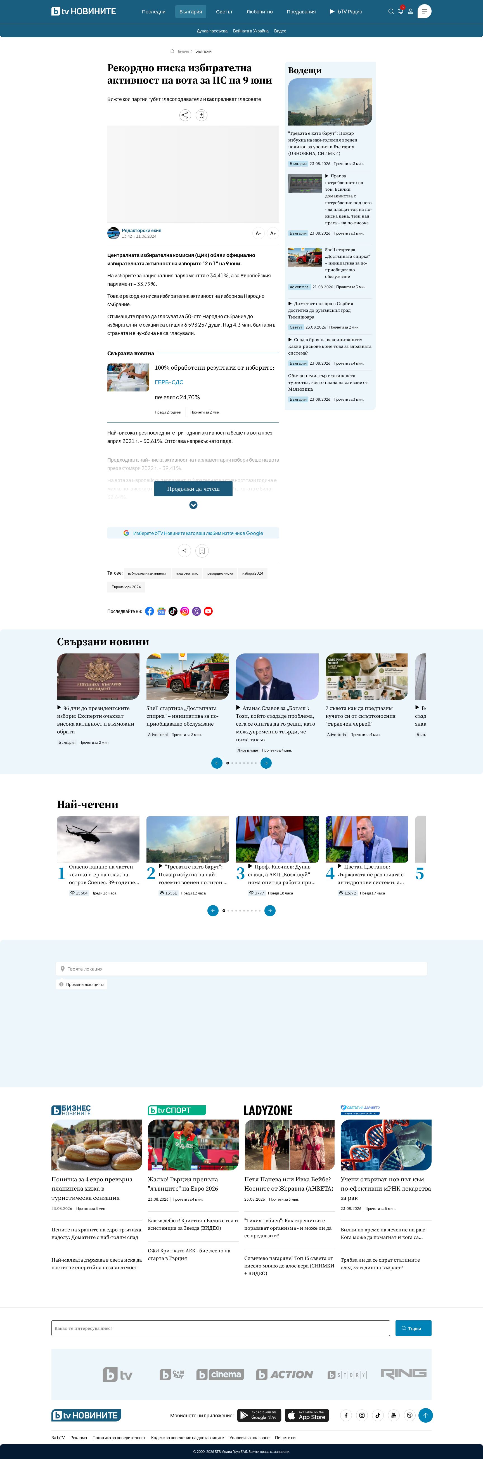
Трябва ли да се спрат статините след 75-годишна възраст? (380, 1263)
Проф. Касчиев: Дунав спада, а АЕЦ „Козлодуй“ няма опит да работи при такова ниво (279, 874)
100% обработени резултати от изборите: (214, 367)
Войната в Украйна (251, 30)
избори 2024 (252, 573)
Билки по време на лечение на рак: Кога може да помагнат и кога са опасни (383, 1233)
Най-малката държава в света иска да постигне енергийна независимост (96, 1263)
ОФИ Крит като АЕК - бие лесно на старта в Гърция (189, 1254)
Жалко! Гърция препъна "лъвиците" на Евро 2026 (183, 1184)
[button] (216, 763)
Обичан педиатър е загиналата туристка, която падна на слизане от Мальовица (328, 382)
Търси (414, 1328)
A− (259, 233)
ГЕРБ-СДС (169, 381)
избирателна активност (147, 573)
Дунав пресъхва (212, 30)
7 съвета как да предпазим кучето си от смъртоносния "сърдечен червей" (361, 715)
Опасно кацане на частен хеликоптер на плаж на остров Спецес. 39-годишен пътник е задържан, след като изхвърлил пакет (103, 874)
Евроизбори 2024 (126, 587)
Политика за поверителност (119, 1437)
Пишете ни (285, 1437)
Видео (280, 30)
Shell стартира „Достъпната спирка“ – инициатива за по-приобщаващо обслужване (347, 263)
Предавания (301, 11)
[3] (401, 12)
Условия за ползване (249, 1437)
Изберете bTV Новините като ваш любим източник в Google (198, 533)
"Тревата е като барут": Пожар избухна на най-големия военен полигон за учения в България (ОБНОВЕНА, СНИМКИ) (322, 143)
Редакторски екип (142, 230)
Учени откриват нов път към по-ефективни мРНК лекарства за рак (386, 1188)
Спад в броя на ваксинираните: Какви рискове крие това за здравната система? (329, 346)
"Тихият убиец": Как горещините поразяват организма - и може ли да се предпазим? (288, 1228)
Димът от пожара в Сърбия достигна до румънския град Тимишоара (320, 310)
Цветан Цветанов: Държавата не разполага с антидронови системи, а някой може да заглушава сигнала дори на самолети (371, 874)
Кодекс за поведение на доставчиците (187, 1437)
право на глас (187, 573)
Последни (153, 11)
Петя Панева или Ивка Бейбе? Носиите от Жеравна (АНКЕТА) (288, 1184)
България (190, 11)
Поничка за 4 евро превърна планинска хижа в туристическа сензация (91, 1188)
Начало (182, 51)
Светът (224, 11)
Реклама (78, 1437)
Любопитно (260, 11)
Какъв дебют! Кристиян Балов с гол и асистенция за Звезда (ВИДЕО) (193, 1224)
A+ (273, 233)
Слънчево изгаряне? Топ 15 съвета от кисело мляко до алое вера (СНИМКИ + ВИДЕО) (289, 1266)
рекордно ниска (220, 573)
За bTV (58, 1437)
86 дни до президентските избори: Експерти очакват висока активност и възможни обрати (95, 719)
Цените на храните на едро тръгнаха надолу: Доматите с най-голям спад (96, 1233)
